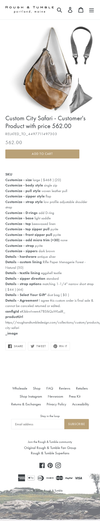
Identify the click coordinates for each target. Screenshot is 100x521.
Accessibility (80, 404)
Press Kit (74, 396)
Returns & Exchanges (26, 404)
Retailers (82, 388)
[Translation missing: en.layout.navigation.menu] (91, 9)
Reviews (64, 388)
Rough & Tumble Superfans (50, 453)
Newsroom (55, 396)
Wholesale (19, 388)
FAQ (49, 388)
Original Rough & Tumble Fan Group (50, 447)
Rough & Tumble (53, 491)
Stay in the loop (50, 416)
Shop (37, 388)
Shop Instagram (31, 396)
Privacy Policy (56, 404)
